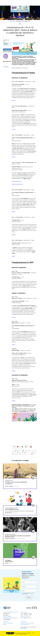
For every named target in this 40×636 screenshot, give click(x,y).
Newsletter (5, 621)
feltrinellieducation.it (25, 624)
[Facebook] (27, 607)
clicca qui (25, 593)
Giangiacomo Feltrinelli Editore (27, 623)
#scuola (10, 563)
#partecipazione (18, 538)
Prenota (13, 100)
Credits (4, 624)
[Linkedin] (34, 607)
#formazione (14, 512)
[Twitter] (29, 607)
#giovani (23, 538)
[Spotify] (36, 607)
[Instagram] (32, 607)
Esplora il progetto (7, 51)
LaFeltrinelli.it (24, 621)
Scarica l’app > (24, 628)
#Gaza (17, 486)
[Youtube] (30, 607)
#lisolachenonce (7, 61)
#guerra (14, 486)
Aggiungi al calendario (6, 44)
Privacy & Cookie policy (8, 623)
